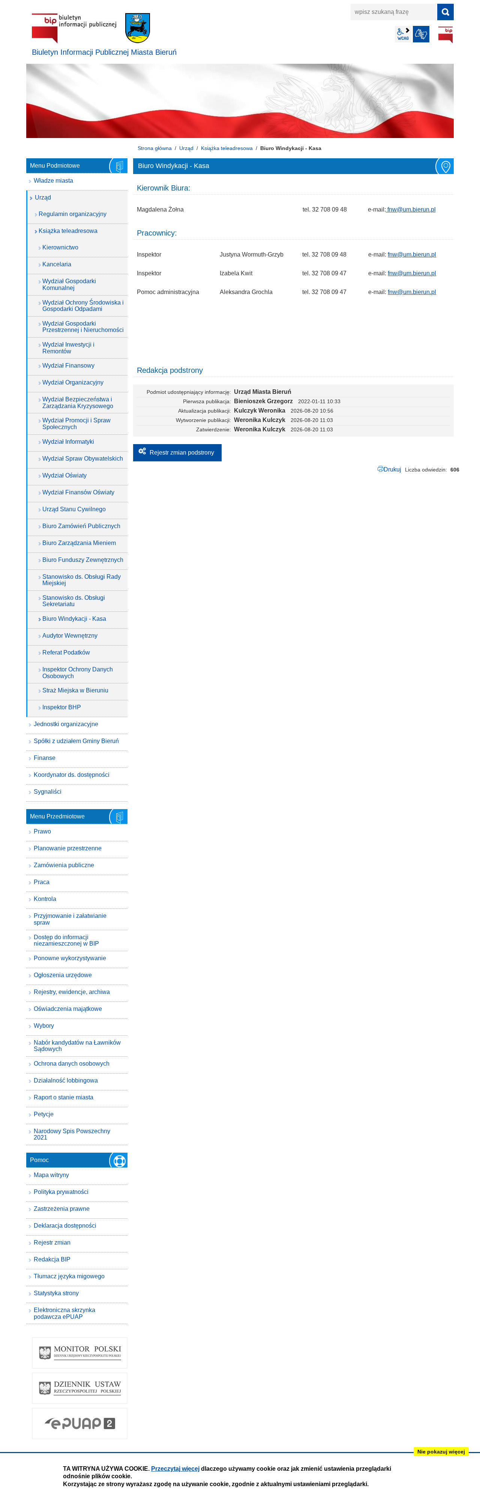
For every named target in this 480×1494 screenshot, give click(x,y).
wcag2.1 (403, 34)
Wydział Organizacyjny (73, 382)
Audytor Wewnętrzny (70, 635)
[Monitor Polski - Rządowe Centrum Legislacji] (80, 1353)
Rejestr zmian (52, 1242)
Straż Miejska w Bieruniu (75, 690)
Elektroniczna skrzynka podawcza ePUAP (64, 1313)
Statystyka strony (56, 1293)
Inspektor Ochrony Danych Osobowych (77, 672)
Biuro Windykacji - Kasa (74, 619)
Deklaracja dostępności (65, 1225)
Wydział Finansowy (68, 365)
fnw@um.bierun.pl (411, 209)
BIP (445, 35)
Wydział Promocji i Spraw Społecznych (76, 423)
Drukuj (392, 469)
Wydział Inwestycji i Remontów (68, 347)
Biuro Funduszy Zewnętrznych (82, 560)
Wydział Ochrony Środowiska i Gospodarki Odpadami (83, 305)
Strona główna (155, 148)
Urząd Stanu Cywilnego (74, 509)
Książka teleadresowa (227, 148)
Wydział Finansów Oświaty (78, 492)
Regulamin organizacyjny (72, 214)
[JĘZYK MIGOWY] (421, 34)
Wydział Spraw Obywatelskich (82, 458)
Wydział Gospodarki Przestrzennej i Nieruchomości (83, 326)
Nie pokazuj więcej (441, 1452)
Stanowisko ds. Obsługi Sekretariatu (73, 601)
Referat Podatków (66, 652)
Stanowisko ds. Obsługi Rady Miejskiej (81, 580)
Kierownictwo (60, 247)
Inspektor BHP (61, 707)
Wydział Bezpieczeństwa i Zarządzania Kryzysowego (77, 402)
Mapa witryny (51, 1175)
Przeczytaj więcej (175, 1468)
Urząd (186, 148)
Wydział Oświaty (64, 475)
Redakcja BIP (52, 1259)
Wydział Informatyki (68, 441)
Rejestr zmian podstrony (182, 452)
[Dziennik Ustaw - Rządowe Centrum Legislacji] (80, 1388)
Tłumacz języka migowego (69, 1276)
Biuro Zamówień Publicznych (81, 526)
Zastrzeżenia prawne (62, 1209)
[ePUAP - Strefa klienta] (80, 1423)
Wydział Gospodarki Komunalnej (69, 284)
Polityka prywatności (61, 1192)
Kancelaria (56, 264)
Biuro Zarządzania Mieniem (79, 543)
